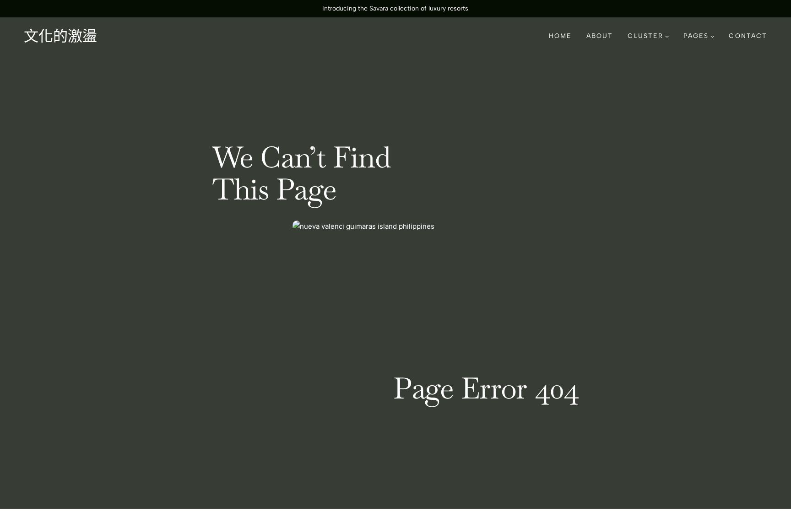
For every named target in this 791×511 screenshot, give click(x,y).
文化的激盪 (60, 36)
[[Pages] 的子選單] (712, 36)
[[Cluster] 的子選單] (667, 36)
